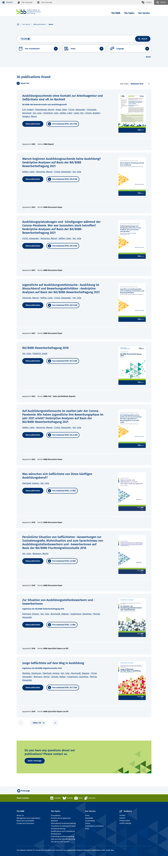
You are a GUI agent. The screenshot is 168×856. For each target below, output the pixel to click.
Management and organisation (28, 818)
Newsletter (89, 818)
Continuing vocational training (62, 836)
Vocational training (58, 829)
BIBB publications (39, 24)
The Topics (129, 13)
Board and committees (25, 821)
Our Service (144, 13)
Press (87, 815)
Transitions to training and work (63, 826)
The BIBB (115, 13)
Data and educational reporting (63, 839)
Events (87, 823)
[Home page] (18, 24)
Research (54, 821)
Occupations (55, 815)
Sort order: (124, 84)
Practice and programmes (61, 818)
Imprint (122, 818)
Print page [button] (25, 791)
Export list (25, 83)
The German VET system (60, 842)
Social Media (90, 821)
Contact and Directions (25, 823)
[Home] (29, 11)
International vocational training (63, 823)
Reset (148, 57)
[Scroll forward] (55, 723)
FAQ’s (87, 829)
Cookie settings (125, 823)
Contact (122, 815)
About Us (20, 815)
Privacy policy (124, 821)
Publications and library (94, 826)
